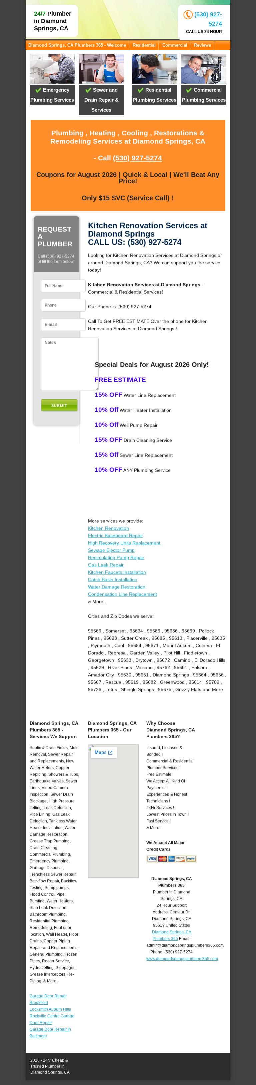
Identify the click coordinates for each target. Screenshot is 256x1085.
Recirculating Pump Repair (116, 557)
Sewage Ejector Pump (111, 550)
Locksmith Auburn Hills (50, 1009)
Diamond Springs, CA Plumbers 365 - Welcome (77, 45)
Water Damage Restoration (116, 586)
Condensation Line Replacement (122, 594)
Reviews (202, 45)
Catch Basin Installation (112, 579)
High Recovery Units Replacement (124, 542)
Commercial (174, 45)
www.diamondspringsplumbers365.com (182, 958)
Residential (144, 45)
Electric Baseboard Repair (115, 535)
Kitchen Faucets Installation (117, 572)
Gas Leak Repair (106, 564)
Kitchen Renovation (108, 528)
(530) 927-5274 (137, 158)
